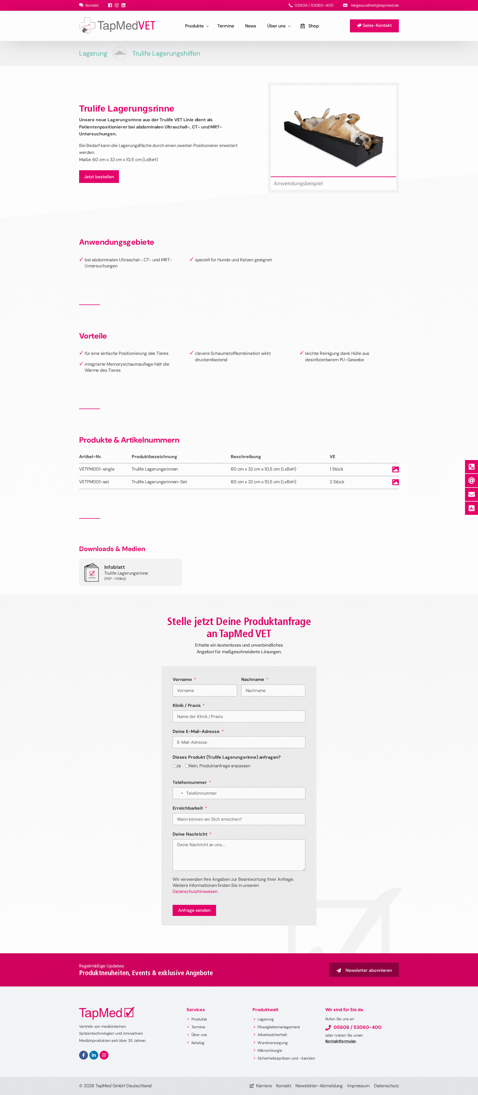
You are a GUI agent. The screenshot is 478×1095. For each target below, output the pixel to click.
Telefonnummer (190, 782)
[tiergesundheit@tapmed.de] (471, 480)
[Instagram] (104, 1055)
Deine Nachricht (190, 834)
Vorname (182, 679)
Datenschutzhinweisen (195, 891)
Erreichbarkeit (188, 808)
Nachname (252, 679)
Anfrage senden (194, 910)
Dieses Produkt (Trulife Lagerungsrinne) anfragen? (227, 757)
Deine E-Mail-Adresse (196, 731)
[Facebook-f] (83, 1055)
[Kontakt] (471, 494)
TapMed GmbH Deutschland (123, 1086)
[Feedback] (471, 508)
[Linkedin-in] (93, 1055)
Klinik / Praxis (187, 705)
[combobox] (179, 793)
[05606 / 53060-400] (471, 466)
